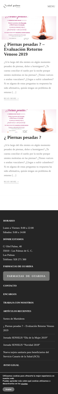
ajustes (24, 384)
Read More (11, 98)
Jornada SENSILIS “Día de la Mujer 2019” (25, 337)
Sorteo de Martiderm (13, 318)
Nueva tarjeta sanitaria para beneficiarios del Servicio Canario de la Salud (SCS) (26, 354)
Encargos (9, 294)
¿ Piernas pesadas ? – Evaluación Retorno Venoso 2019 (24, 49)
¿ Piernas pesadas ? (22, 137)
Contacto (10, 285)
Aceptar (8, 389)
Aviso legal (11, 365)
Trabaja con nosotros (18, 302)
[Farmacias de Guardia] (26, 278)
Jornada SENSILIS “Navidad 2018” (21, 344)
